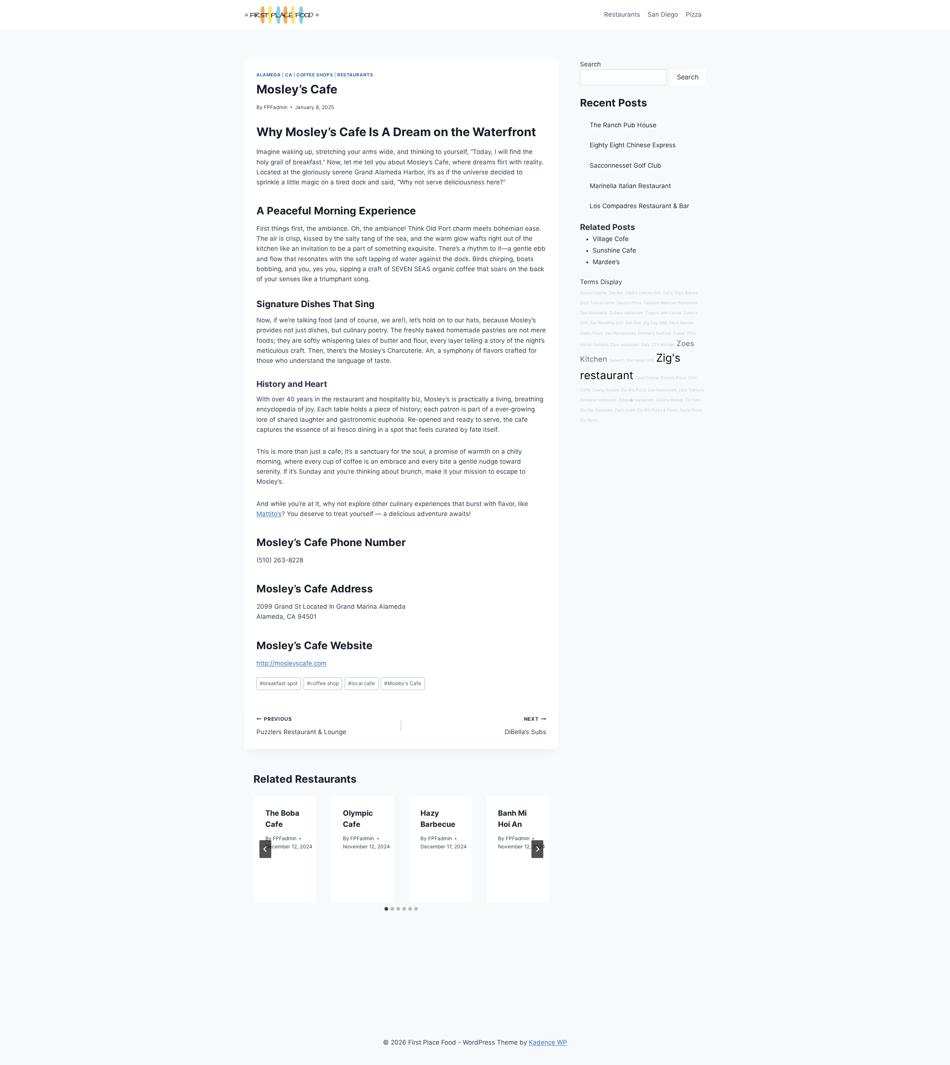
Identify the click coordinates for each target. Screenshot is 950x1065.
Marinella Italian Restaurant (630, 186)
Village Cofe (611, 239)
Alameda (268, 75)
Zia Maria (588, 420)
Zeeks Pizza (591, 333)
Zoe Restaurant (662, 390)
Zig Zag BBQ (655, 323)
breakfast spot (279, 683)
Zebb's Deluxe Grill (643, 292)
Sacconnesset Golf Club (625, 165)
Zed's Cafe (625, 410)
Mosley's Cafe (402, 683)
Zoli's (668, 292)
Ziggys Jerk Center (663, 312)
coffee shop (323, 683)
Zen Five (633, 323)
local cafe (361, 683)
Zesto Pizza (690, 410)
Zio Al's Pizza (633, 390)
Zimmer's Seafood (654, 333)
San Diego (663, 14)
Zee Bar (616, 292)
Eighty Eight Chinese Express (633, 145)
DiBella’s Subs (525, 726)
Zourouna (604, 410)
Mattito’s (269, 513)
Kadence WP (548, 1042)
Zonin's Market (669, 400)
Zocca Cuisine (593, 292)
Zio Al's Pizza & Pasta (657, 410)
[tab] (386, 909)
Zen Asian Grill (640, 360)
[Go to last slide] (265, 849)
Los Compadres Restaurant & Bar (639, 206)
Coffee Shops (315, 75)
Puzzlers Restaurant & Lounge (301, 726)
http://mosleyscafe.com (291, 663)
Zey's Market (681, 323)
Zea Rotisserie (593, 312)
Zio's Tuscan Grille (597, 302)
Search (590, 64)
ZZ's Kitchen (663, 344)
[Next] (537, 849)
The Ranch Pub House (623, 125)
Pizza (694, 14)
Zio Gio (586, 410)
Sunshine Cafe (614, 250)
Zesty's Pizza (629, 302)
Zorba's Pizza (673, 377)
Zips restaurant (624, 344)
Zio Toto (692, 400)
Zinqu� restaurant (636, 400)
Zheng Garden (605, 390)
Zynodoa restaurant (598, 400)
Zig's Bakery (686, 292)
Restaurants (622, 14)
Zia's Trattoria (691, 390)
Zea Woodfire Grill (606, 323)
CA (288, 75)
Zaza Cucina (647, 377)
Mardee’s (606, 262)
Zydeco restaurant (626, 312)
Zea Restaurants (620, 333)
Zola (645, 344)
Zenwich (617, 360)
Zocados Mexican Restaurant (670, 302)
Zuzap (679, 333)
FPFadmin (276, 107)
